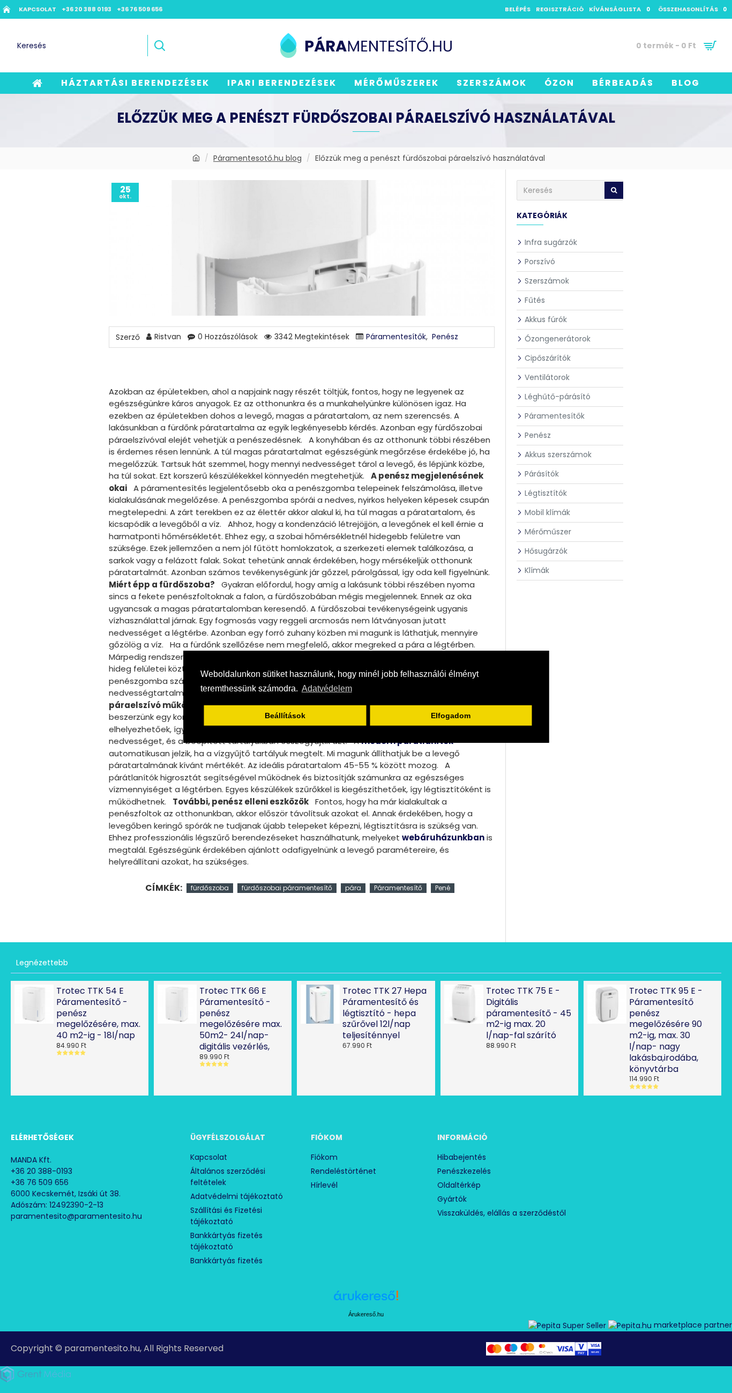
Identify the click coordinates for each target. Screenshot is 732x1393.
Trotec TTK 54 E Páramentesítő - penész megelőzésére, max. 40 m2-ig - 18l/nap (98, 1013)
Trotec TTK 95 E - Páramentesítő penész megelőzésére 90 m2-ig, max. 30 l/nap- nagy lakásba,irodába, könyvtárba (666, 1030)
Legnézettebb (42, 962)
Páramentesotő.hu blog (257, 158)
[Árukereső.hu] (366, 1299)
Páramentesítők (396, 336)
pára (353, 887)
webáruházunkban (443, 837)
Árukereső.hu (366, 1314)
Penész (445, 336)
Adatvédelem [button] (327, 688)
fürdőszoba (210, 887)
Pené (442, 887)
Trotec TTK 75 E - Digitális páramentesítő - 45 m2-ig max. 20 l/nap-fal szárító (528, 1013)
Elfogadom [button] (450, 715)
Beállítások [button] (285, 715)
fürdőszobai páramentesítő (287, 887)
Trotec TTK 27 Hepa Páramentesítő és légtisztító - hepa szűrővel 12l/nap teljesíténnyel (384, 1013)
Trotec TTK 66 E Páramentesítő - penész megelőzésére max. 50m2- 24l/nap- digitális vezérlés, (240, 1019)
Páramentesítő (398, 887)
